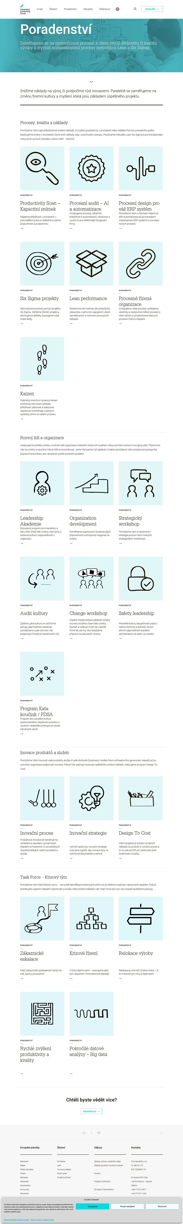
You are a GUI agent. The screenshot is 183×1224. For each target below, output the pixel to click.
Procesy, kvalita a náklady (44, 122)
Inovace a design (64, 1169)
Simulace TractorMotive (104, 1189)
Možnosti (162, 1206)
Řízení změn (62, 1173)
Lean (59, 1165)
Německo (24, 1177)
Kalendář (150, 9)
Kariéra (97, 1173)
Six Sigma (61, 1161)
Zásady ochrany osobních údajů (42, 1220)
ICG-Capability (25, 9)
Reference (105, 9)
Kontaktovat (90, 1111)
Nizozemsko (25, 1185)
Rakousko (24, 1161)
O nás (40, 9)
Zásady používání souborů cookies (16, 1220)
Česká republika (26, 1169)
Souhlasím (92, 1206)
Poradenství (70, 9)
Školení (53, 9)
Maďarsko (24, 1181)
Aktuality (88, 9)
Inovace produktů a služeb (44, 752)
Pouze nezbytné (127, 1206)
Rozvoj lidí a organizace (42, 437)
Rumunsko (24, 1189)
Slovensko (24, 1193)
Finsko (23, 1173)
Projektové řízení (64, 1177)
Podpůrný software (102, 1181)
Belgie (22, 1165)
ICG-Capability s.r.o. (139, 1161)
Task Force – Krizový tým (43, 877)
